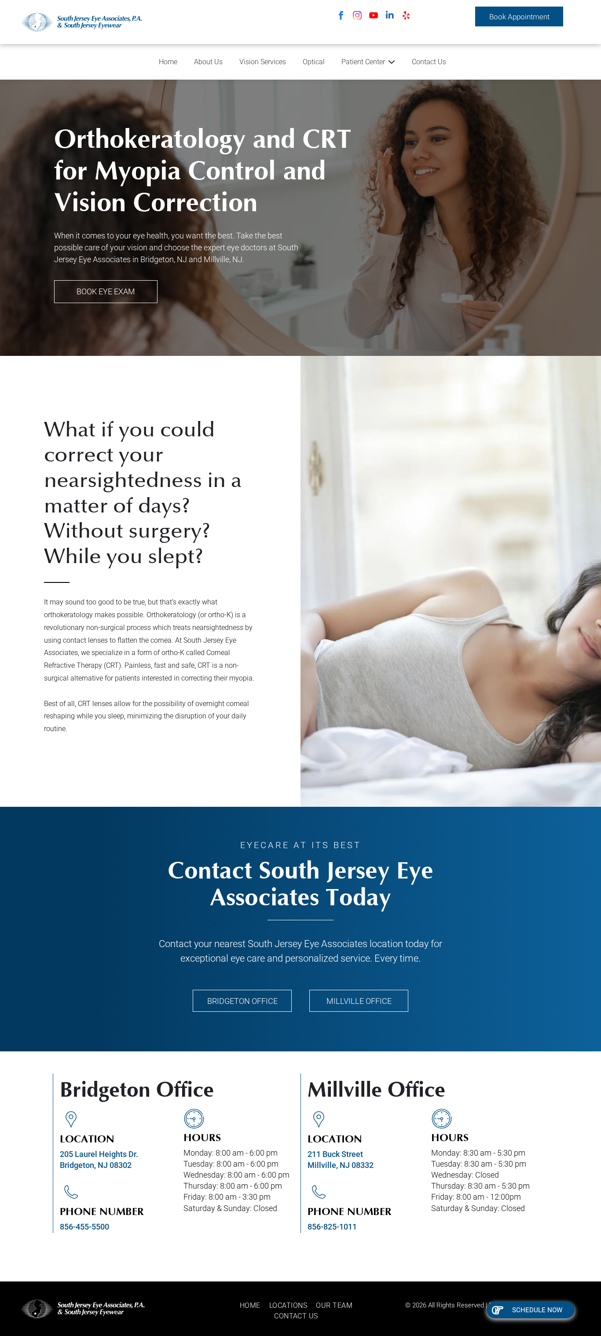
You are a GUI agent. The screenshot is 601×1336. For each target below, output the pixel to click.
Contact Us (429, 62)
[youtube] (373, 16)
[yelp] (406, 16)
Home (168, 62)
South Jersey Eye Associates (307, 943)
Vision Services (262, 62)
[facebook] (341, 16)
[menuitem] (254, 1305)
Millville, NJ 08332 (341, 1165)
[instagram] (357, 16)
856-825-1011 (332, 1226)
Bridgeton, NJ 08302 (96, 1165)
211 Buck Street (335, 1154)
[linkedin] (389, 16)
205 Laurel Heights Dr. (99, 1154)
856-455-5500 (84, 1226)
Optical (314, 62)
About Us (208, 62)
